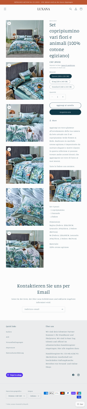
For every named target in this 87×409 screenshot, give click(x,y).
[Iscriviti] (62, 309)
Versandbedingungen (14, 342)
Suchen (9, 332)
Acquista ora (65, 112)
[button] (5, 9)
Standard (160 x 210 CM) (62, 87)
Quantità (53, 92)
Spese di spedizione (68, 65)
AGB (7, 337)
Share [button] (54, 120)
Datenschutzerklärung (15, 353)
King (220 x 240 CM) (60, 81)
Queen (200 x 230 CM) (60, 76)
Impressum (10, 348)
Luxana (13, 404)
